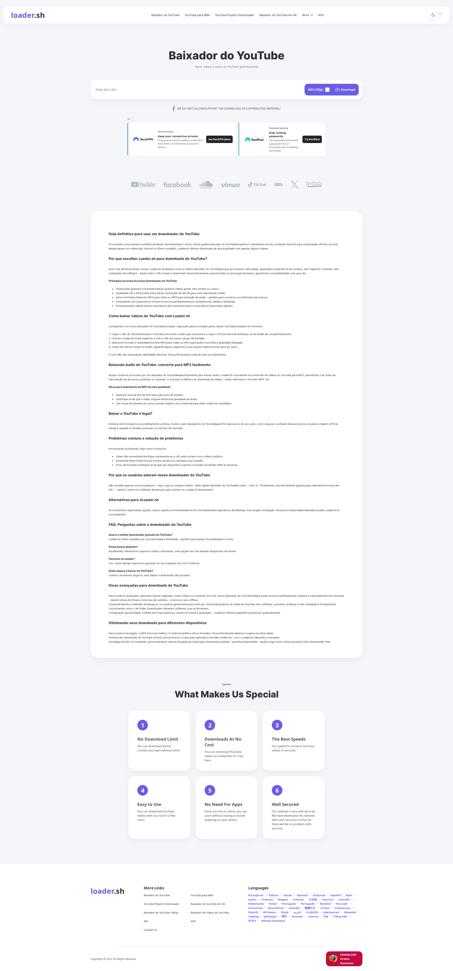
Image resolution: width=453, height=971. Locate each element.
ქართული (270, 916)
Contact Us (150, 930)
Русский (342, 903)
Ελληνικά (319, 895)
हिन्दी (284, 916)
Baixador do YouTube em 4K (278, 15)
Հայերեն (312, 912)
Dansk (288, 895)
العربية (298, 912)
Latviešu (345, 899)
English (253, 912)
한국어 (252, 920)
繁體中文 (310, 908)
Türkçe (325, 908)
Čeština (273, 895)
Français (268, 899)
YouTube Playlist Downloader (234, 15)
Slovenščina (276, 908)
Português (289, 903)
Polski (273, 903)
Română (325, 903)
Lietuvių (328, 899)
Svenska (294, 908)
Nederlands (256, 903)
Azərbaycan (332, 912)
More (305, 15)
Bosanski (350, 912)
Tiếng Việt (340, 916)
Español (336, 895)
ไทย (326, 916)
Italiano (299, 899)
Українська (343, 908)
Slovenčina (255, 908)
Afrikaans (270, 912)
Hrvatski (298, 916)
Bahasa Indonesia (273, 920)
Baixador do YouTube (165, 15)
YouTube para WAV (197, 15)
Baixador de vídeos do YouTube (210, 912)
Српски (313, 916)
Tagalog (254, 916)
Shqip (285, 912)
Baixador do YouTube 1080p (161, 912)
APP (193, 921)
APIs (321, 15)
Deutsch (303, 895)
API (146, 921)
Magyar (283, 899)
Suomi (252, 899)
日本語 (313, 899)
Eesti (349, 895)
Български (256, 895)
